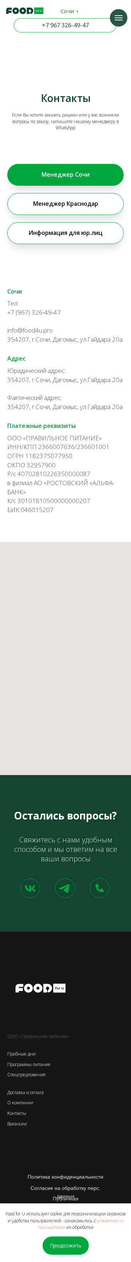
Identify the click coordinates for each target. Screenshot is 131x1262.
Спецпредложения (26, 1075)
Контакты (16, 1113)
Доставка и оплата (25, 1092)
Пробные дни (21, 1054)
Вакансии (17, 1124)
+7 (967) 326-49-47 (34, 312)
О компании (20, 1103)
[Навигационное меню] (119, 17)
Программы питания (28, 1064)
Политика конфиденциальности (65, 1177)
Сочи (67, 11)
